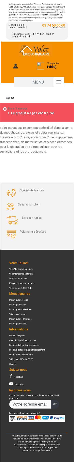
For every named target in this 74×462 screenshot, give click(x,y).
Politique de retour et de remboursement (27, 350)
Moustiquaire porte (17, 305)
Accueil (10, 97)
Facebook (18, 377)
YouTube (19, 385)
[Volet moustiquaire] (35, 51)
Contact (12, 364)
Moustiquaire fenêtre (18, 300)
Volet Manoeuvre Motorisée (21, 274)
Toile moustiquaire (17, 314)
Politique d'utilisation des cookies (24, 345)
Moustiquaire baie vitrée (20, 309)
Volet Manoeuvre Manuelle (21, 269)
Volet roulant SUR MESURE (21, 288)
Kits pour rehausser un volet (22, 283)
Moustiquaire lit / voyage (20, 319)
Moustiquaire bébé (17, 324)
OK (55, 404)
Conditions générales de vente (22, 340)
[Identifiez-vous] (15, 68)
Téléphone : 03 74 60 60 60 (21, 359)
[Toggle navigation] (58, 82)
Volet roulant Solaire (18, 279)
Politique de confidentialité (21, 355)
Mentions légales (17, 336)
